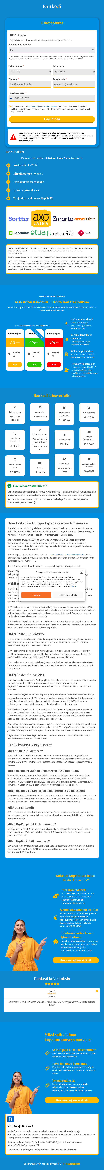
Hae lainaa (52, 119)
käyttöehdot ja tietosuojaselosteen (42, 106)
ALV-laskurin (57, 554)
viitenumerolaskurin (75, 554)
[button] (81, 572)
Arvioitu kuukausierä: (20, 44)
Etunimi (13, 79)
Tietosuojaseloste (71, 1164)
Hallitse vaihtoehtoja (68, 595)
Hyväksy (36, 595)
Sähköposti (59, 79)
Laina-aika (58, 66)
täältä (74, 586)
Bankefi (52, 6)
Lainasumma (15, 66)
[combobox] (11, 98)
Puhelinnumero (16, 93)
